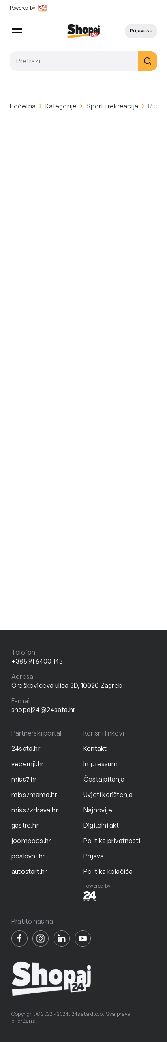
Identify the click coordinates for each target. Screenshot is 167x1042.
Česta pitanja (104, 779)
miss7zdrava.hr (34, 810)
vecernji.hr (27, 764)
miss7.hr (24, 779)
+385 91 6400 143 (37, 661)
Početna (23, 106)
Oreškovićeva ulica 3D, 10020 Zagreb (66, 685)
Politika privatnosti (112, 841)
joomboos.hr (31, 841)
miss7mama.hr (34, 794)
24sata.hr (25, 748)
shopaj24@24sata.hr (43, 710)
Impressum (101, 764)
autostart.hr (29, 871)
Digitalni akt (101, 825)
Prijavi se (141, 30)
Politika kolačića (108, 871)
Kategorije (61, 106)
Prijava (94, 856)
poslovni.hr (28, 856)
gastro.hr (25, 825)
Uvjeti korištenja (108, 794)
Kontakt (95, 748)
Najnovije (98, 810)
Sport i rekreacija (112, 106)
